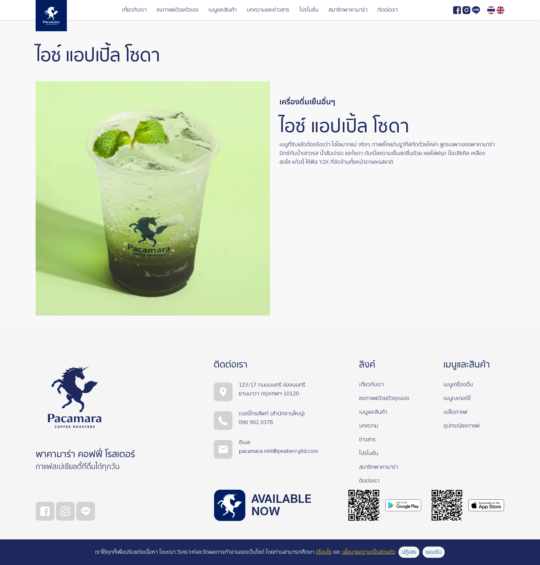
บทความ (368, 425)
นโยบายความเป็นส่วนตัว (368, 552)
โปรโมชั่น (308, 9)
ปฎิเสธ (409, 552)
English (500, 10)
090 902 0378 (256, 422)
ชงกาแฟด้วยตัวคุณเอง (384, 398)
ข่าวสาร (367, 439)
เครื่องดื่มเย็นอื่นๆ (307, 102)
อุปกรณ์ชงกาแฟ (461, 425)
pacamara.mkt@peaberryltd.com (278, 451)
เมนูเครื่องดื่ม (458, 384)
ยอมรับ (434, 552)
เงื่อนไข (324, 552)
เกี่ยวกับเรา (134, 9)
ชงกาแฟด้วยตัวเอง (177, 9)
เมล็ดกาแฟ (455, 412)
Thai (491, 10)
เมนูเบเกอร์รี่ (457, 398)
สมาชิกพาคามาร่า (348, 9)
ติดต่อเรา (388, 9)
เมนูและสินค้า (222, 9)
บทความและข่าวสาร (268, 9)
